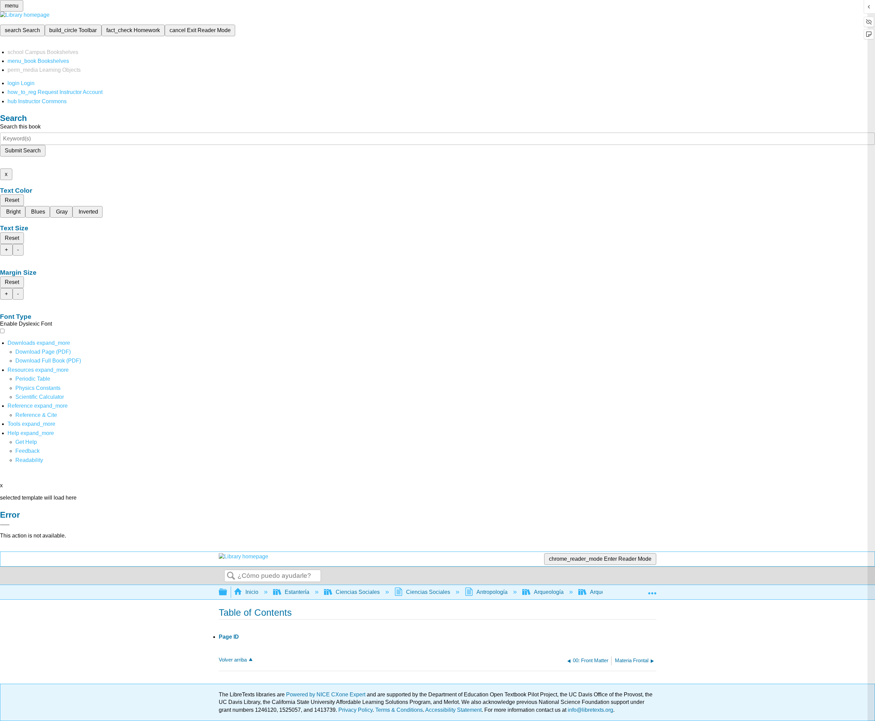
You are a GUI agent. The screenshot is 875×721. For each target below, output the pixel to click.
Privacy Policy (355, 710)
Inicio (252, 592)
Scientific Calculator (39, 397)
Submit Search (23, 150)
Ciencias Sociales (357, 592)
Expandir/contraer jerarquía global (227, 592)
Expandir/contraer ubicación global (652, 590)
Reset (12, 200)
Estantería (297, 592)
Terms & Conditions (399, 710)
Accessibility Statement (453, 710)
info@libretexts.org (589, 710)
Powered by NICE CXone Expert (326, 694)
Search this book (20, 127)
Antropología (492, 592)
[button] (27, 451)
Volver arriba (233, 660)
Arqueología (549, 592)
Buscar (231, 576)
